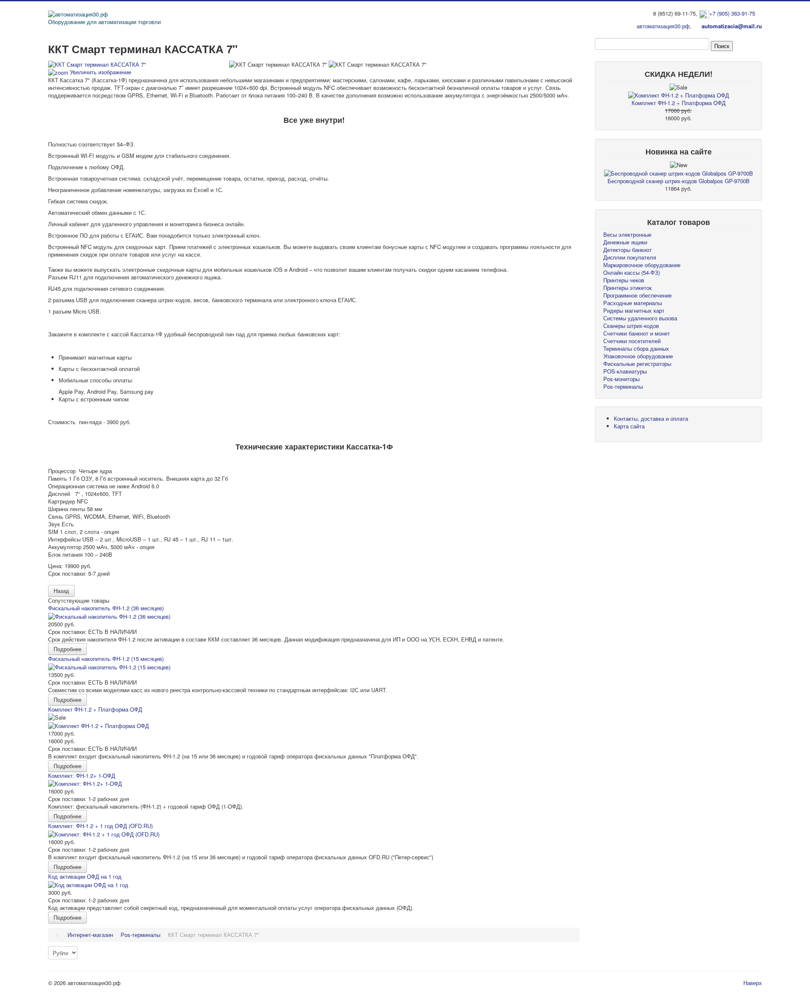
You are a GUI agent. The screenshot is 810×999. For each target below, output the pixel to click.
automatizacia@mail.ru (732, 26)
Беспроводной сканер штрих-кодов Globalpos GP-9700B (679, 181)
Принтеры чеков (623, 280)
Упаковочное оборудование (638, 356)
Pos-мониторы (621, 379)
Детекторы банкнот (627, 250)
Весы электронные (627, 234)
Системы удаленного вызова (640, 318)
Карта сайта (629, 426)
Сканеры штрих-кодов (631, 326)
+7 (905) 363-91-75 (732, 13)
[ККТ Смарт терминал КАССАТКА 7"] (278, 64)
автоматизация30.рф (663, 26)
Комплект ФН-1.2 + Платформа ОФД (95, 709)
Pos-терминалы (623, 386)
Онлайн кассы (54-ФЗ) (631, 272)
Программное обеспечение (637, 295)
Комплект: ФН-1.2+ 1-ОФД (81, 776)
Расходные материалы (632, 303)
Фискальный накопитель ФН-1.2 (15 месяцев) (106, 659)
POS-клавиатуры (625, 371)
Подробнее (67, 649)
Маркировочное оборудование (641, 265)
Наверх (752, 983)
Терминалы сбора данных (636, 348)
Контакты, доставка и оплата (651, 418)
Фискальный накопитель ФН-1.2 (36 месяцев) (106, 608)
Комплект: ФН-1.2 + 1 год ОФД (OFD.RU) (100, 826)
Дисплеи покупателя (629, 257)
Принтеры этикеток (627, 288)
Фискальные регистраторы (637, 364)
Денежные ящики (625, 242)
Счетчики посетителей (632, 341)
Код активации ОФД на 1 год (85, 876)
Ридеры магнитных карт (633, 310)
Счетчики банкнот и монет (636, 333)
